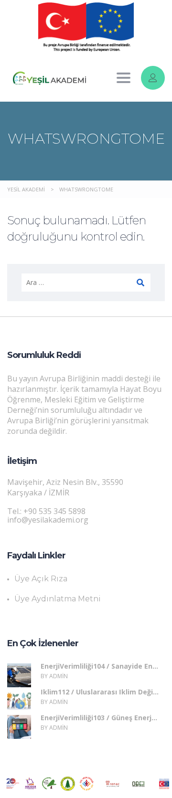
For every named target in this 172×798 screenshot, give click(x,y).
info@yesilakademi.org (47, 519)
